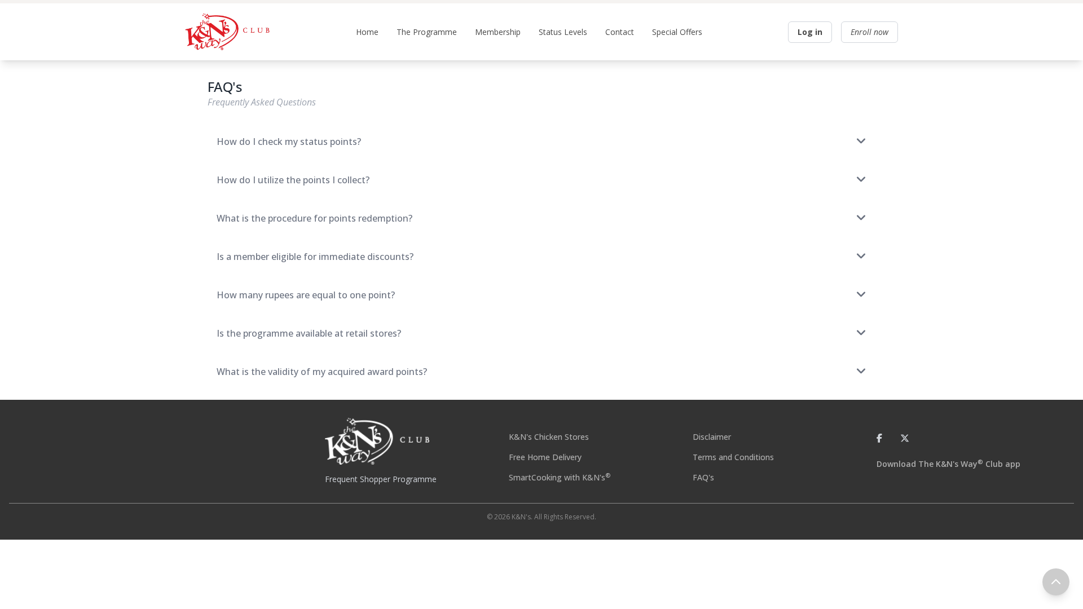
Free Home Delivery (545, 457)
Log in (810, 32)
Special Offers (677, 32)
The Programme (427, 32)
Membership (498, 32)
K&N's (521, 517)
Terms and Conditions (733, 457)
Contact (619, 32)
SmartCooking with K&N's (559, 477)
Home (367, 32)
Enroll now (869, 32)
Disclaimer (712, 436)
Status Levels (563, 32)
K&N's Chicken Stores (549, 436)
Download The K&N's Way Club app (948, 463)
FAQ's (703, 477)
